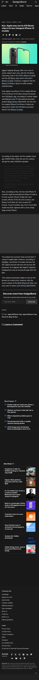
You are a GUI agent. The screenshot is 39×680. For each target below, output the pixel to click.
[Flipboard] (31, 654)
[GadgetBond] (19, 2)
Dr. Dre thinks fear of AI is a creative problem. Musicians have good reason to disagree (15, 493)
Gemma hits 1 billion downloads (12, 537)
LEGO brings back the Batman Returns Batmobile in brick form (18, 428)
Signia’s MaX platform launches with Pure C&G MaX (13, 482)
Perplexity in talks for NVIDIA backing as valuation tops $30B (15, 471)
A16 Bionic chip (10, 96)
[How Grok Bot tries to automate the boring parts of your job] (30, 527)
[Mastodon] (24, 658)
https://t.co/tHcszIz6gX (12, 180)
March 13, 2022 (10, 187)
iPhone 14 (5, 83)
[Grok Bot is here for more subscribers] (30, 516)
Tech (19, 22)
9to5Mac (5, 262)
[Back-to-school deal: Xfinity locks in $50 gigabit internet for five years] (30, 505)
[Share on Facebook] (3, 34)
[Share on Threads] (13, 34)
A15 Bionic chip (13, 78)
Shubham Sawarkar (7, 38)
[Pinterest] (23, 654)
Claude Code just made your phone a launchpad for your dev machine (20, 405)
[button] (3, 2)
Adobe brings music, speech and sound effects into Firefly (15, 549)
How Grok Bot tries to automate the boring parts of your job (14, 527)
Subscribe (31, 302)
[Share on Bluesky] (16, 34)
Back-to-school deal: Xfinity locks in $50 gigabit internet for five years (15, 505)
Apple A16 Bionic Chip (30, 314)
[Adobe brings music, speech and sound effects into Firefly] (30, 549)
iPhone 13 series (8, 81)
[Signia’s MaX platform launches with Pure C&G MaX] (30, 481)
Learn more (23, 41)
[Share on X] (6, 34)
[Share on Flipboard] (9, 34)
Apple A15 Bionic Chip (15, 314)
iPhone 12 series (29, 76)
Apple (4, 22)
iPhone (9, 22)
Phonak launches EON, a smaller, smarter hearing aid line (19, 422)
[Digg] (12, 658)
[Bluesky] (16, 658)
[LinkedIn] (27, 654)
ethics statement (32, 666)
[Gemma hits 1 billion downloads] (30, 538)
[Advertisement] (19, 13)
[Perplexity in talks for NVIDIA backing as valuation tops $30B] (30, 471)
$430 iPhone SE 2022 (25, 283)
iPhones (17, 70)
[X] (15, 654)
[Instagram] (19, 654)
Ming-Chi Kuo (12, 102)
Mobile (15, 22)
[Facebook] (12, 654)
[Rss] (20, 658)
